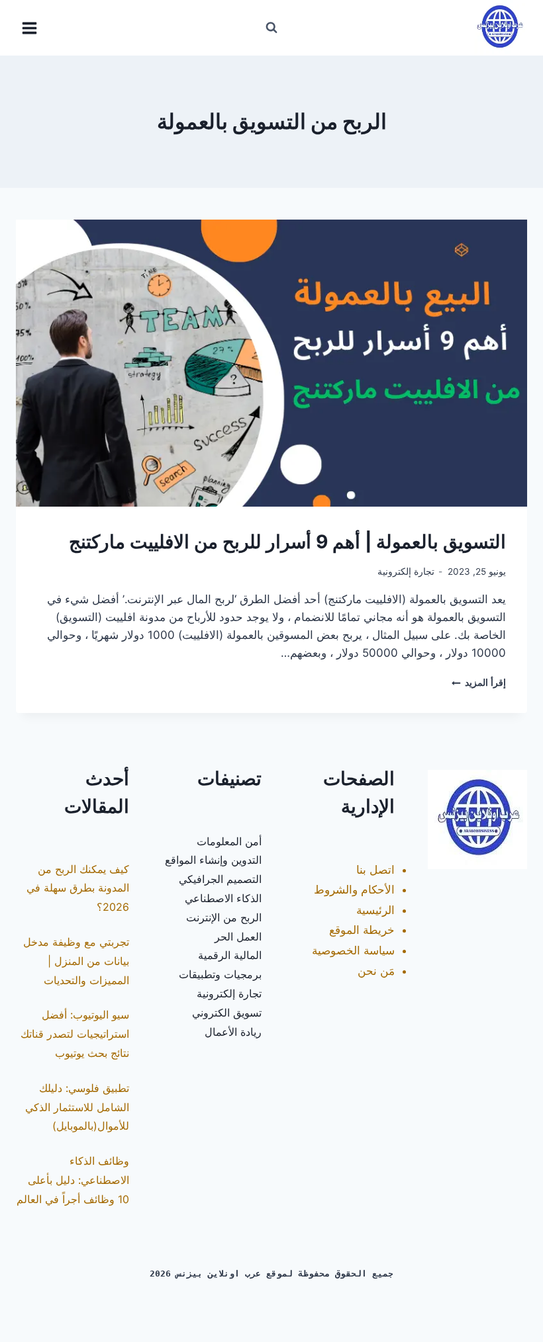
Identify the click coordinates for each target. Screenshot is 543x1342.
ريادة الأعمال (233, 1031)
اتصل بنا (375, 869)
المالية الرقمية (230, 955)
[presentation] (271, 363)
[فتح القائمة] (30, 28)
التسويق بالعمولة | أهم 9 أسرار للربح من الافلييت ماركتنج (287, 541)
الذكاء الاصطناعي (223, 898)
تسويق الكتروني (227, 1012)
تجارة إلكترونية (405, 571)
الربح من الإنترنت (224, 917)
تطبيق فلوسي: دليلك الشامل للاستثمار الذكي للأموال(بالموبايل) (77, 1107)
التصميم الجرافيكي (220, 879)
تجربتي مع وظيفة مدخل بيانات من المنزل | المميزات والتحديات (76, 961)
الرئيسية (375, 910)
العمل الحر (238, 936)
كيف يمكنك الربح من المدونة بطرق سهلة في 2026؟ (77, 888)
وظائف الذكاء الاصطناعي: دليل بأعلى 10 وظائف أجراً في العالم (73, 1180)
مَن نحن (376, 971)
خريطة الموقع (362, 930)
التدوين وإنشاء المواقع (213, 859)
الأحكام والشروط (354, 889)
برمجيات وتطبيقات (220, 974)
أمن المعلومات (229, 841)
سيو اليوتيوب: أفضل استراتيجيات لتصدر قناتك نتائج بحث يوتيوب (75, 1034)
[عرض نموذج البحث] (271, 28)
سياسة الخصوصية (353, 950)
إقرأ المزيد (479, 682)
